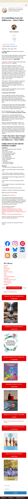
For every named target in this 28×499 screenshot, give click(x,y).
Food (5, 273)
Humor (5, 275)
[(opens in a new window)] (7, 243)
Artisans (6, 265)
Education (6, 270)
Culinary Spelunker (14, 31)
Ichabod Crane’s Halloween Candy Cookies (12, 210)
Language (6, 278)
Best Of (5, 267)
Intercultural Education (9, 276)
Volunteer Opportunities (10, 279)
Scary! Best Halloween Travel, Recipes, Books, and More (14, 212)
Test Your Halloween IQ (7, 207)
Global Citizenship (8, 272)
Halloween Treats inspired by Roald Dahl (12, 214)
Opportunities (7, 281)
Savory (12, 195)
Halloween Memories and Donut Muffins (12, 209)
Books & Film (7, 268)
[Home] (12, 10)
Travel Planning (8, 283)
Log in (4, 44)
